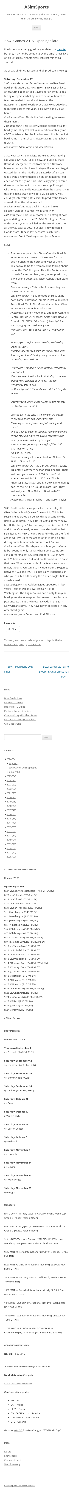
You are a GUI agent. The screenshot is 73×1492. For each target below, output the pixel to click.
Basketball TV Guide (14, 706)
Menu (36, 27)
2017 (11, 810)
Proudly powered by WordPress (19, 1485)
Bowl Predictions (13, 698)
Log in (7, 1451)
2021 (11, 793)
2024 (11, 780)
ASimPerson (34, 644)
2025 (11, 776)
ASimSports (36, 7)
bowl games (36, 640)
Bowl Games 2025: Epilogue (23, 767)
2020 (11, 797)
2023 (11, 784)
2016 (11, 814)
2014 (11, 822)
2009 (11, 844)
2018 (11, 805)
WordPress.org (12, 1464)
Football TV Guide (13, 702)
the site (61, 49)
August (14, 763)
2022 (11, 788)
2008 (11, 848)
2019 (11, 801)
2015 (11, 818)
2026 (11, 759)
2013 (11, 827)
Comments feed (12, 1460)
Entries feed (10, 1455)
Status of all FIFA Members (18, 1383)
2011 (11, 835)
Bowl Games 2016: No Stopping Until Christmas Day (54, 671)
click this (18, 1430)
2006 (11, 856)
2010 (11, 839)
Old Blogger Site (12, 723)
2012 (11, 831)
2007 (11, 852)
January (14, 771)
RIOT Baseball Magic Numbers (20, 719)
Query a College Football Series (20, 715)
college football (52, 640)
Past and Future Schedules (18, 711)
